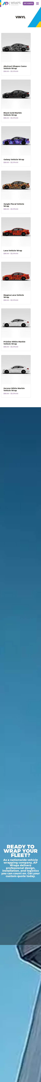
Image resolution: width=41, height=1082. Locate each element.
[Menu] (37, 3)
